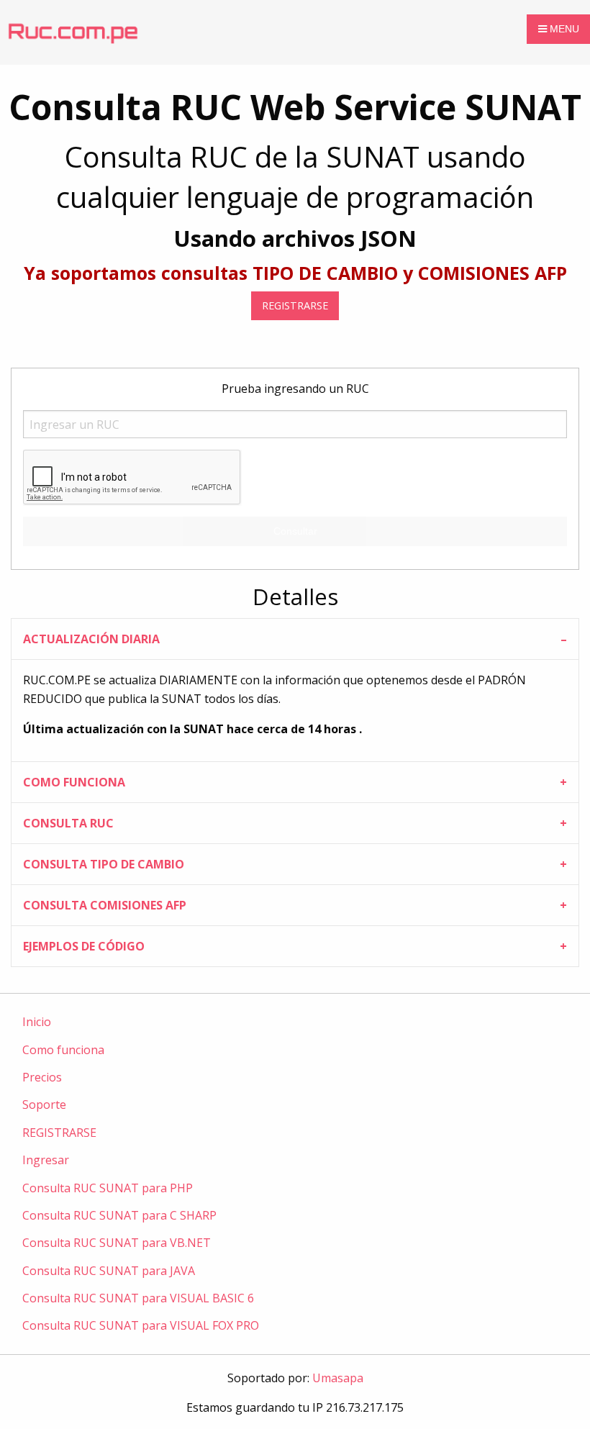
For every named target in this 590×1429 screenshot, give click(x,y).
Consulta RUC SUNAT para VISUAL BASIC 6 (138, 1298)
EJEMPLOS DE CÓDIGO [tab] (84, 946)
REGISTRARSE (295, 305)
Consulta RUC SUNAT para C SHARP (119, 1215)
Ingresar (45, 1160)
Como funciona (63, 1050)
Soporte (44, 1104)
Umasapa (337, 1378)
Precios (42, 1077)
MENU (563, 29)
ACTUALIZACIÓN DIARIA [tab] (91, 639)
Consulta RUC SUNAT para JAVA (108, 1271)
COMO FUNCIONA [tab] (74, 782)
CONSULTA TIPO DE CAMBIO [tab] (103, 864)
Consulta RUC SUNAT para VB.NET (116, 1243)
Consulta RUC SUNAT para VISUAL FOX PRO (140, 1325)
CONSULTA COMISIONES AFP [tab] (104, 905)
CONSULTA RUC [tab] (68, 823)
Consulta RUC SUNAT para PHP (107, 1188)
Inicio (36, 1022)
